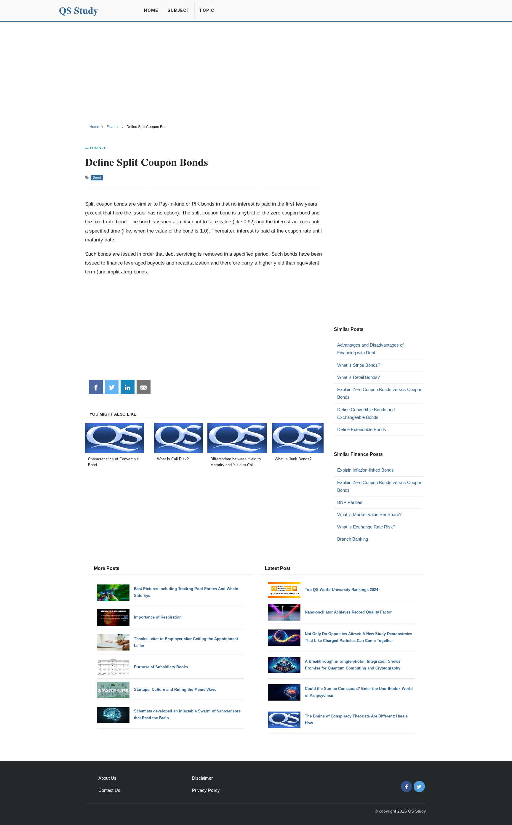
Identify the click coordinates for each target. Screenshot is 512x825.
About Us (107, 778)
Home (151, 10)
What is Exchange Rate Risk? (366, 526)
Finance (98, 147)
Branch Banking (352, 539)
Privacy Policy (206, 790)
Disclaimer (202, 778)
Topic (206, 10)
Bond (97, 177)
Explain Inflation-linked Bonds (365, 469)
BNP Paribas (349, 502)
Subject (178, 10)
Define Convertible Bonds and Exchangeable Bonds (366, 413)
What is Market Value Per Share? (369, 514)
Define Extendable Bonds (361, 429)
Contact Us (109, 790)
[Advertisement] (256, 72)
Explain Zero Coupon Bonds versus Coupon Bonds (379, 393)
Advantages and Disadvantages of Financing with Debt (370, 348)
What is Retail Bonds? (358, 377)
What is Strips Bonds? (358, 365)
